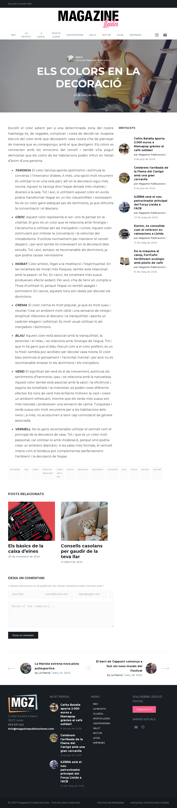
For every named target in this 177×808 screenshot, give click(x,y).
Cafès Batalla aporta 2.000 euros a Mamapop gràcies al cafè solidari (149, 144)
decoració (83, 469)
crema (70, 469)
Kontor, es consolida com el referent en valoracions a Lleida (149, 229)
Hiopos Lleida (56, 35)
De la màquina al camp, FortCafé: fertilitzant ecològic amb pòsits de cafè (149, 257)
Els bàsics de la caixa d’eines (25, 548)
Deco (79, 57)
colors (35, 469)
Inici (13, 35)
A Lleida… (41, 35)
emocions (113, 469)
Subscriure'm (144, 709)
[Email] (165, 35)
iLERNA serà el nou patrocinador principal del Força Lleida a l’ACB (150, 202)
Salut (92, 35)
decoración (97, 469)
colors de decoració (48, 471)
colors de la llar (60, 473)
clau (26, 469)
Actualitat (15, 469)
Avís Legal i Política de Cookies (150, 802)
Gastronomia (74, 35)
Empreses (135, 35)
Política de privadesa (110, 802)
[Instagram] (157, 35)
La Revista (26, 35)
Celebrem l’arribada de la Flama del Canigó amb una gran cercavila (151, 173)
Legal (120, 35)
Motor (106, 35)
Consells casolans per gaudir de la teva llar (82, 551)
